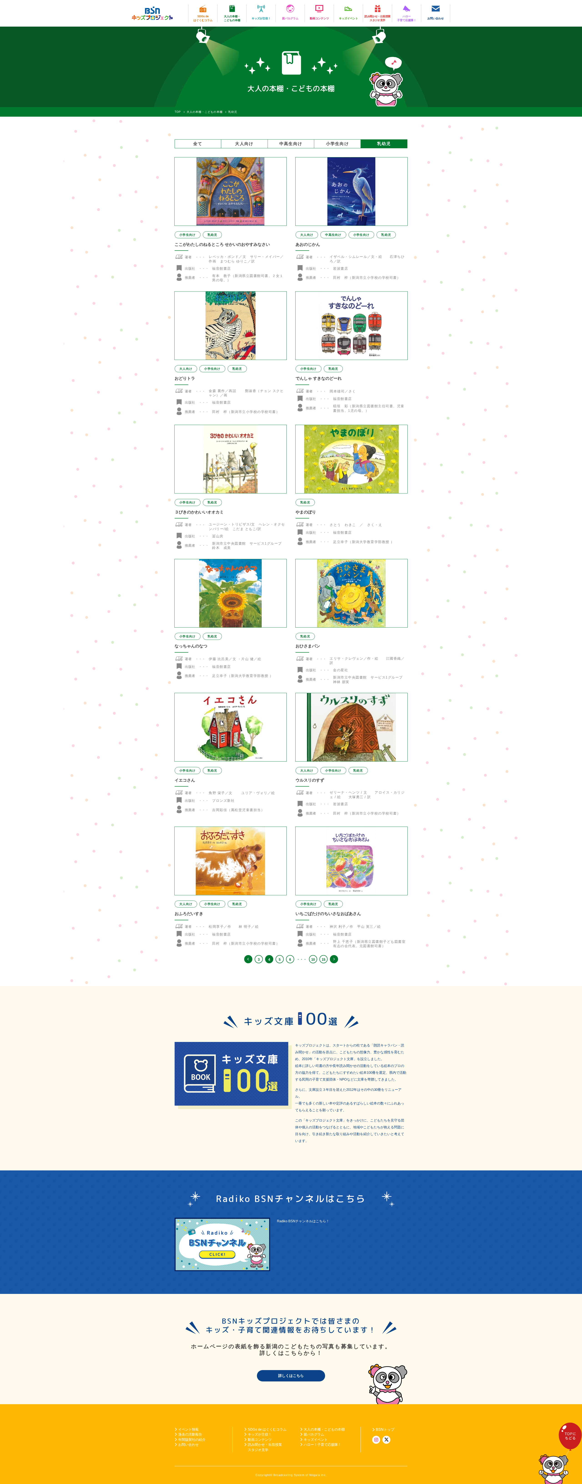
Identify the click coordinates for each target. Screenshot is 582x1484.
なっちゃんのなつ (191, 646)
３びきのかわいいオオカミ (199, 512)
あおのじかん (308, 244)
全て (197, 143)
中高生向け (290, 143)
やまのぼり (306, 512)
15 (323, 959)
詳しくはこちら (291, 1376)
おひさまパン (308, 646)
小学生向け (337, 143)
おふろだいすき (189, 913)
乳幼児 (384, 143)
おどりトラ (185, 378)
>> (334, 959)
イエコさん (185, 780)
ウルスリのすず (310, 780)
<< (248, 959)
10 (313, 959)
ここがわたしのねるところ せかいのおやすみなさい (222, 244)
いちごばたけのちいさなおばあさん (328, 913)
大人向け (244, 143)
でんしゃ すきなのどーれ (319, 378)
